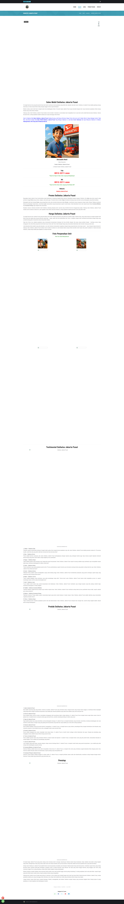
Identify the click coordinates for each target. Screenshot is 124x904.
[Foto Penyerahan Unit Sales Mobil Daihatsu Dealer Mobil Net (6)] (81, 395)
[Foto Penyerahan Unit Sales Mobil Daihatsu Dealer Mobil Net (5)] (42, 395)
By (63, 886)
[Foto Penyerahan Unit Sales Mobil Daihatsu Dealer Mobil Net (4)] (81, 297)
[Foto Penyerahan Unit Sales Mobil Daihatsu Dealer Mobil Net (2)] (81, 243)
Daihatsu (26, 21)
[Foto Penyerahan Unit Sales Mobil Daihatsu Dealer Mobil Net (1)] (42, 243)
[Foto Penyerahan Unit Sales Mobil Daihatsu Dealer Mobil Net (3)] (42, 297)
